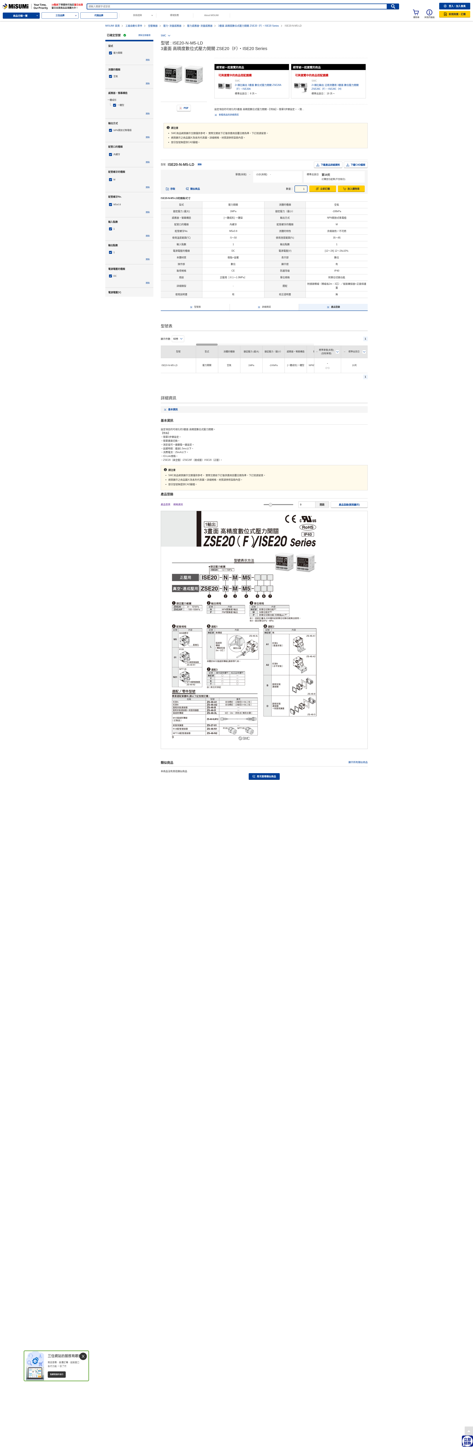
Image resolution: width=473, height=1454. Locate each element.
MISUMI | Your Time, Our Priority (19, 5)
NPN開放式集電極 (122, 130)
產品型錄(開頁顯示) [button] (349, 504)
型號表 (197, 307)
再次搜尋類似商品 (266, 776)
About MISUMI (211, 15)
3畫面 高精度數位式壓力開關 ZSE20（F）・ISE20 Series (248, 25)
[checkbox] (129, 53)
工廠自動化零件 (133, 25)
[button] (454, 6)
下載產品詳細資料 (330, 164)
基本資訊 (173, 409)
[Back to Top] (469, 1431)
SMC (163, 35)
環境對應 (174, 15)
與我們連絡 (429, 17)
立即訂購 (325, 188)
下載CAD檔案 (358, 164)
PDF (186, 108)
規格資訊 (178, 504)
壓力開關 (117, 53)
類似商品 (195, 188)
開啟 (322, 504)
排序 (337, 352)
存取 (172, 188)
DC (115, 276)
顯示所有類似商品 (358, 762)
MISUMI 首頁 (112, 25)
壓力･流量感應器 (172, 25)
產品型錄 (335, 307)
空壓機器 (153, 25)
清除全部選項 (144, 35)
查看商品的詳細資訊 (229, 115)
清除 (148, 60)
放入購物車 (354, 188)
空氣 (115, 76)
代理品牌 (98, 15)
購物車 (416, 17)
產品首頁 (165, 504)
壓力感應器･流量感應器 (199, 25)
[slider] (270, 504)
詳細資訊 (266, 307)
